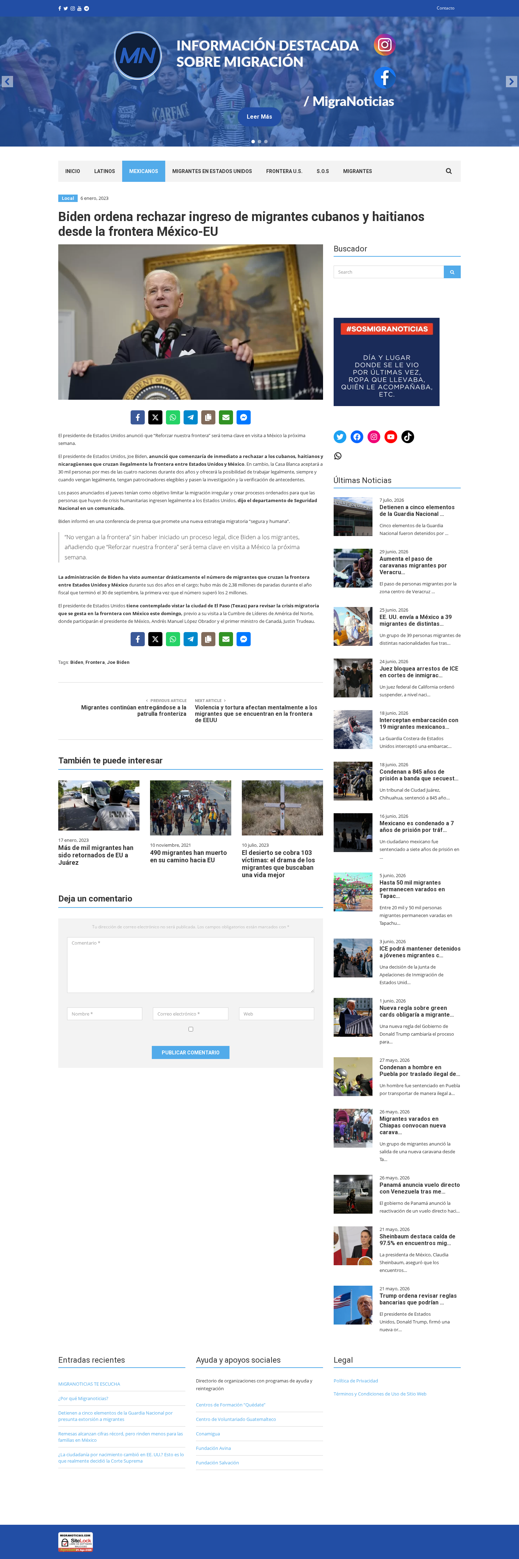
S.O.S (323, 171)
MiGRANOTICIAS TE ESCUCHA (89, 1384)
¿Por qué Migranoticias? (83, 1398)
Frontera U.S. (284, 171)
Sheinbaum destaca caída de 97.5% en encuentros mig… (417, 1239)
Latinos (104, 171)
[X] (155, 417)
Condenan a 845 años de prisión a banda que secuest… (419, 775)
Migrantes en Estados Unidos (212, 171)
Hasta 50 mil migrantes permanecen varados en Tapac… (412, 889)
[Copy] (208, 417)
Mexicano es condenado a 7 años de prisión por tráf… (417, 826)
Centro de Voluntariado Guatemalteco (236, 1419)
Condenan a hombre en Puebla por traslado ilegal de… (420, 1070)
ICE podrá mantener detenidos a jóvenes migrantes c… (420, 952)
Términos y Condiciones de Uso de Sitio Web (380, 1394)
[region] (259, 82)
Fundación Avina (213, 1448)
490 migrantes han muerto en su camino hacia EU (188, 856)
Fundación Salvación (217, 1462)
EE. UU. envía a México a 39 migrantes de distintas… (416, 620)
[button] (259, 82)
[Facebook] (138, 417)
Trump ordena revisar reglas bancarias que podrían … (418, 1299)
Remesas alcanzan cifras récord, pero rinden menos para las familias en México (120, 1436)
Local (68, 198)
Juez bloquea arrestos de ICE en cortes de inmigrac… (419, 672)
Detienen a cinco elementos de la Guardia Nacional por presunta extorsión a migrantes (115, 1416)
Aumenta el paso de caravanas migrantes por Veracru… (413, 565)
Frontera (95, 662)
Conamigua (208, 1433)
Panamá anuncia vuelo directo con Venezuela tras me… (420, 1188)
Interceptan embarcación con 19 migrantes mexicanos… (419, 723)
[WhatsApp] (173, 417)
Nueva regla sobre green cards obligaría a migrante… (417, 1011)
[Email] (226, 417)
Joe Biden (118, 662)
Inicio (72, 171)
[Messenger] (244, 417)
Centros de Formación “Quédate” (231, 1405)
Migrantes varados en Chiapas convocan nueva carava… (413, 1125)
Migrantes (357, 171)
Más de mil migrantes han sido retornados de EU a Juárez (95, 855)
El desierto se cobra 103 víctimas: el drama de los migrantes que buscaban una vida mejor (278, 864)
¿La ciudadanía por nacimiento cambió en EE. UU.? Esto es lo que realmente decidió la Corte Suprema (121, 1457)
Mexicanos (143, 171)
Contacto (445, 8)
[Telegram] (191, 417)
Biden (76, 662)
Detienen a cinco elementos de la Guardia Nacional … (417, 510)
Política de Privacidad (356, 1380)
